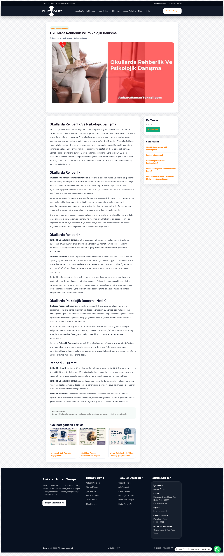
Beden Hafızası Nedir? (155, 155)
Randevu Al (153, 129)
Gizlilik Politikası (161, 548)
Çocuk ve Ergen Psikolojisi (59, 28)
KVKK (171, 548)
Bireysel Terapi (92, 487)
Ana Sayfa (79, 11)
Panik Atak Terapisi (126, 500)
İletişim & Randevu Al (54, 503)
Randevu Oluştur (172, 11)
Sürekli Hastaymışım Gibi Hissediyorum (156, 148)
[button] (217, 549)
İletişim (147, 11)
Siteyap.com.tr (114, 548)
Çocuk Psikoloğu (125, 483)
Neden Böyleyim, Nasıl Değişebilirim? (155, 161)
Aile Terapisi (123, 487)
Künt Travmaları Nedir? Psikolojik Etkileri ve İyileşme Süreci (160, 177)
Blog (140, 11)
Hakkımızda (90, 11)
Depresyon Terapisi (126, 496)
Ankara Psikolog (129, 11)
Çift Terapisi (91, 491)
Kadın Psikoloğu (125, 504)
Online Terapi (91, 500)
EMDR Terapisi (92, 496)
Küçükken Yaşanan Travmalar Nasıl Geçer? (161, 169)
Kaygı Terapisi (124, 491)
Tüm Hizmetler (92, 504)
